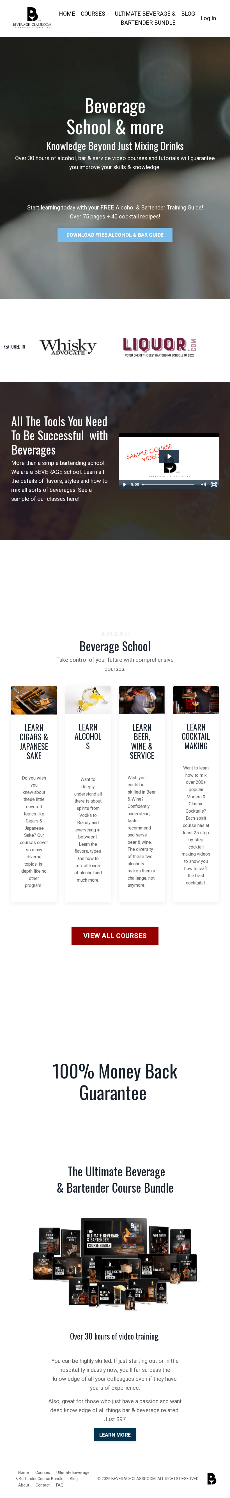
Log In (208, 18)
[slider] (169, 484)
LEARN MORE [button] (115, 1435)
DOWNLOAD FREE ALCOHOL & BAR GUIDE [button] (115, 235)
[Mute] (203, 484)
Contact (43, 1485)
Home (23, 1472)
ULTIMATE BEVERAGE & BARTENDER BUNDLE (145, 18)
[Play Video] (124, 484)
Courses (42, 1472)
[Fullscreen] (213, 484)
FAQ (59, 1485)
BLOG (188, 13)
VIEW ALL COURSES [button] (115, 936)
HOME (67, 13)
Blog (74, 1478)
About (23, 1485)
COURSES (93, 13)
